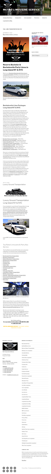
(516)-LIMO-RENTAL (8, 370)
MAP (4, 358)
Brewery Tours (6, 261)
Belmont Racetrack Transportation (11, 259)
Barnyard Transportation (8, 257)
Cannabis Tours (6, 263)
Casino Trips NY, (7, 141)
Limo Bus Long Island (26, 385)
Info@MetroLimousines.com (12, 374)
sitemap (23, 426)
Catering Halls (24, 355)
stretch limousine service (13, 210)
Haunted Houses (25, 378)
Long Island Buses (25, 399)
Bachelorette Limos (10, 35)
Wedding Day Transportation (16, 171)
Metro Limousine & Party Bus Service (11, 307)
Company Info (18, 17)
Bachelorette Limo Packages (9, 140)
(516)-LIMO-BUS (7, 372)
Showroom (24, 422)
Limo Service (24, 392)
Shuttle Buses (24, 424)
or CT (13, 141)
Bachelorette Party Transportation (11, 256)
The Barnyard (24, 440)
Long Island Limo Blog (7, 20)
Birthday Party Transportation (10, 260)
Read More (24, 460)
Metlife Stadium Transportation (10, 149)
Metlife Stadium (25, 408)
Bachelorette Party (25, 343)
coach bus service (20, 212)
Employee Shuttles (25, 371)
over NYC (13, 144)
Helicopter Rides (7, 144)
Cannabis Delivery (25, 352)
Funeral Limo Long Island (27, 376)
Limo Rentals (24, 389)
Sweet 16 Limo (25, 436)
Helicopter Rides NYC (8, 270)
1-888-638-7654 (16, 323)
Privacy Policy (24, 417)
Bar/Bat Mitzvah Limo (26, 346)
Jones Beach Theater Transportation (11, 143)
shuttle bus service (11, 212)
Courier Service (25, 369)
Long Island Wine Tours (8, 147)
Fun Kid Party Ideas (25, 373)
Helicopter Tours (25, 380)
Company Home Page (7, 17)
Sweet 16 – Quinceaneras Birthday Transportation (14, 275)
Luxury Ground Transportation (14, 184)
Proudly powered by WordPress (34, 468)
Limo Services (24, 394)
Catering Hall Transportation (9, 266)
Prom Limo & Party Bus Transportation (12, 276)
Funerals (5, 269)
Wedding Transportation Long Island (29, 443)
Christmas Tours (25, 359)
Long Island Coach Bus (26, 401)
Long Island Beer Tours (26, 396)
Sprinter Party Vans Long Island (28, 429)
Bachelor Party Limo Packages (10, 138)
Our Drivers (24, 413)
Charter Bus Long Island (26, 357)
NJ (11, 141)
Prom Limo (36, 17)
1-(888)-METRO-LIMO (8, 368)
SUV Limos (24, 433)
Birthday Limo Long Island (27, 350)
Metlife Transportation (8, 273)
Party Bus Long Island (26, 415)
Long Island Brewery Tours (9, 146)
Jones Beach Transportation (27, 382)
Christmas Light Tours (8, 267)
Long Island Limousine (26, 406)
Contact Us (44, 17)
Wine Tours (5, 279)
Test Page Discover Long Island (28, 438)
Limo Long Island (27, 17)
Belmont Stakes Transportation (28, 348)
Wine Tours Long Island (26, 445)
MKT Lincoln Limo (25, 410)
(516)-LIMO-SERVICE (8, 369)
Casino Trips (6, 264)
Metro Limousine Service (21, 9)
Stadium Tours (25, 431)
